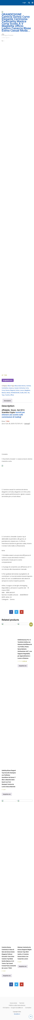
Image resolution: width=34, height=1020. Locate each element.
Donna (7, 390)
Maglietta (27, 390)
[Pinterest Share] (22, 612)
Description (7, 400)
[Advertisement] (17, 436)
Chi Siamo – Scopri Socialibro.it (13, 1007)
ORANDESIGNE (15, 392)
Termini (21, 1003)
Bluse (9, 385)
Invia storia (13, 1003)
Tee (28, 392)
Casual (16, 388)
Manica (4, 392)
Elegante (12, 390)
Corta (27, 388)
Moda (8, 392)
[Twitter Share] (16, 612)
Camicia (28, 385)
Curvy (3, 390)
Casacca (11, 388)
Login (24, 3)
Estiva (17, 390)
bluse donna (22, 385)
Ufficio (12, 395)
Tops (3, 395)
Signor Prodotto (8, 35)
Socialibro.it (17, 1014)
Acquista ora (7, 380)
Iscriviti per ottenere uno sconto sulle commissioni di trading (13, 414)
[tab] (7, 401)
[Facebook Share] (11, 612)
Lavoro (22, 390)
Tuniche (7, 395)
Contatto (28, 1007)
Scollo (22, 392)
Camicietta (5, 388)
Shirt (25, 392)
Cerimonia (22, 388)
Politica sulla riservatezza (17, 1005)
